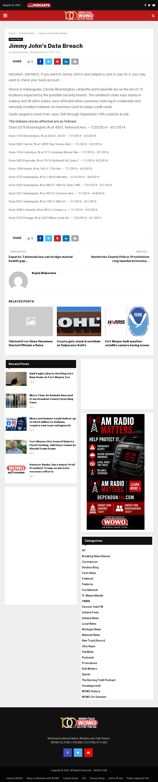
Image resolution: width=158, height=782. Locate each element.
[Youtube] (88, 752)
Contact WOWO (14, 778)
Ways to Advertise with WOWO (43, 778)
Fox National (90, 590)
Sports (86, 674)
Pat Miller (88, 651)
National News (91, 634)
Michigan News (91, 629)
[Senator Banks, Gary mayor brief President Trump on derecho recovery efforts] (16, 470)
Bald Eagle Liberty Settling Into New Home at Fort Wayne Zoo (51, 375)
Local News (89, 623)
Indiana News (16, 39)
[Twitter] (78, 752)
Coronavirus (90, 561)
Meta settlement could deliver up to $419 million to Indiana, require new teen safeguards (52, 422)
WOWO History (91, 691)
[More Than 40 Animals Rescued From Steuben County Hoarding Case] (16, 401)
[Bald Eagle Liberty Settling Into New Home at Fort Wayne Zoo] (16, 379)
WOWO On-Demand (94, 696)
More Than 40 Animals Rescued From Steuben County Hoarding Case (51, 399)
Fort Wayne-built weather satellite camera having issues (127, 343)
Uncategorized (91, 685)
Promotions (89, 663)
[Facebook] (67, 752)
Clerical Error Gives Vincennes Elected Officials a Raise (31, 343)
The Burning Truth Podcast (98, 680)
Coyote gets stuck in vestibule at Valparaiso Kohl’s (78, 343)
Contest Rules (70, 778)
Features (87, 584)
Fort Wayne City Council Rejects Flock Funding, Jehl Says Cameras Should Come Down (52, 445)
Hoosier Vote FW (92, 606)
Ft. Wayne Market (92, 595)
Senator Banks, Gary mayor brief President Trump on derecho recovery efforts (52, 468)
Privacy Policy (97, 778)
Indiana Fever (90, 612)
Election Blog (90, 567)
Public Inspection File (138, 778)
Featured (87, 578)
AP (83, 550)
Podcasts (88, 657)
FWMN (86, 601)
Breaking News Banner (96, 556)
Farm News (89, 573)
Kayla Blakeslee (20, 52)
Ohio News (88, 646)
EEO (84, 778)
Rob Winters (89, 668)
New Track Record (93, 640)
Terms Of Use (115, 778)
